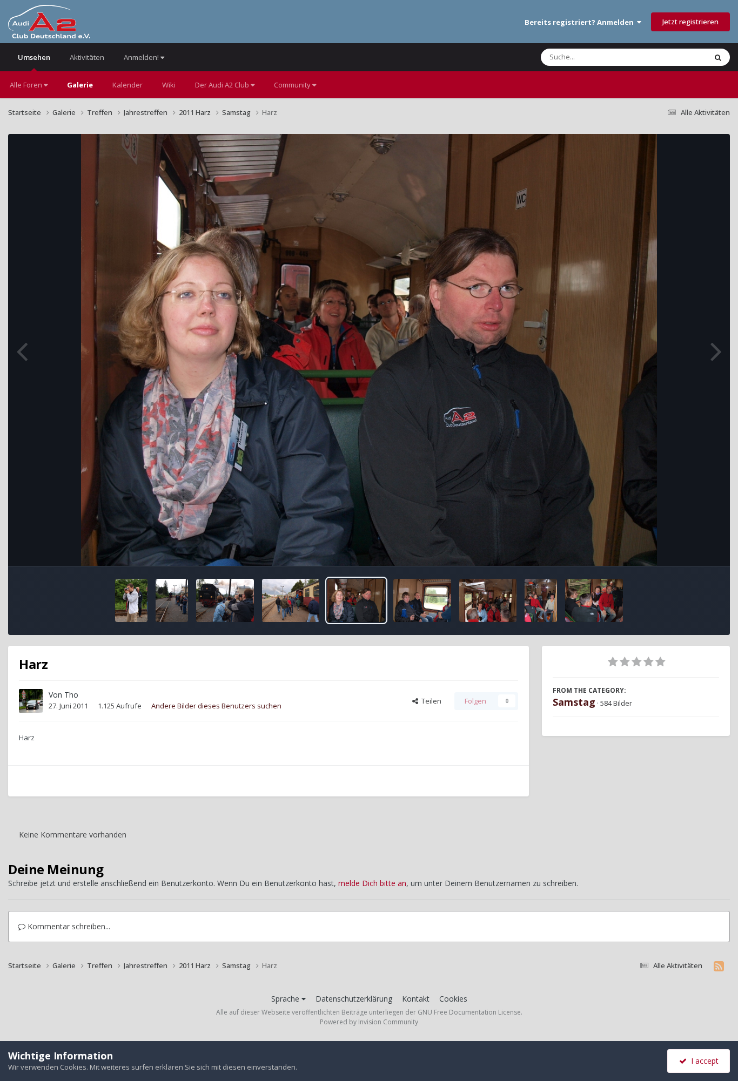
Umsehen (34, 57)
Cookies (453, 999)
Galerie (80, 85)
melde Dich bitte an (372, 883)
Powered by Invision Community (369, 1021)
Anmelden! (142, 57)
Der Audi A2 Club (223, 85)
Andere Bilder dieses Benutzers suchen (216, 706)
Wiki (169, 85)
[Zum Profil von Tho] (31, 701)
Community (293, 85)
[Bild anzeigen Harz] (131, 600)
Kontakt (416, 999)
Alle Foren (27, 85)
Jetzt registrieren (690, 21)
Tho (71, 695)
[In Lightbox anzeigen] (369, 350)
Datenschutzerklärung (354, 999)
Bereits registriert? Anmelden (581, 22)
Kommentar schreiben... (67, 926)
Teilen (429, 701)
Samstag (574, 701)
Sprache (286, 999)
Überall (680, 57)
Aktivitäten (87, 57)
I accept (703, 1061)
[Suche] (718, 57)
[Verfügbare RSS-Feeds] (719, 966)
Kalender (127, 85)
